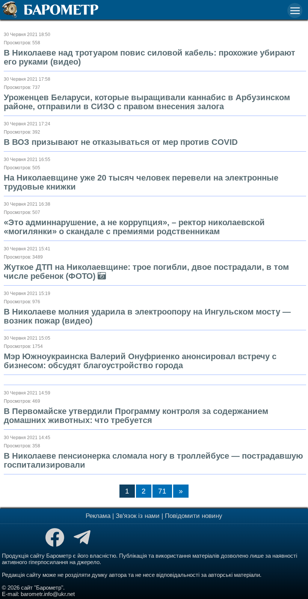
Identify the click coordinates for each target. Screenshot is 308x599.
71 (162, 491)
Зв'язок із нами (138, 515)
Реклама (98, 515)
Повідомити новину (193, 515)
